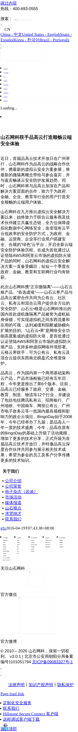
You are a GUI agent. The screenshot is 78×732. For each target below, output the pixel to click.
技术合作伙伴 (47, 544)
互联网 (18, 542)
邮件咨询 (61, 542)
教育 (18, 546)
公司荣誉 (13, 486)
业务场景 (5, 68)
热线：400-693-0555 (6, 559)
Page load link (12, 694)
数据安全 (4, 544)
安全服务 (4, 553)
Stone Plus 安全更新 (6, 557)
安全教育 (4, 555)
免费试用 (61, 540)
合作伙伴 (5, 88)
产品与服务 (6, 72)
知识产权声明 (41, 684)
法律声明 (16, 684)
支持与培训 (6, 84)
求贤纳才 (13, 513)
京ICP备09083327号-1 (52, 662)
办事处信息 (61, 546)
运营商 (18, 544)
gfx (3, 528)
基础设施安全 (5, 540)
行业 (4, 76)
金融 (18, 540)
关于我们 (5, 96)
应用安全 (4, 546)
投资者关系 (6, 92)
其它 (18, 553)
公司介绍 (13, 481)
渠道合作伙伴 (47, 546)
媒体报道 (13, 502)
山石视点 (13, 508)
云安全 (4, 542)
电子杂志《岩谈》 (21, 491)
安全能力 (5, 80)
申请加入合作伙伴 (48, 540)
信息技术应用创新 (6, 551)
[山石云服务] (39, 26)
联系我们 (5, 100)
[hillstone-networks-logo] (3, 45)
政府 (18, 551)
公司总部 (61, 544)
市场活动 (13, 497)
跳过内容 (8, 3)
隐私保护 (65, 684)
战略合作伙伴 (47, 542)
